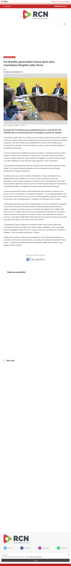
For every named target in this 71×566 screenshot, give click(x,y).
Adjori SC (54, 1)
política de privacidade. (35, 556)
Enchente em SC (9, 57)
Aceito (35, 560)
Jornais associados (64, 1)
